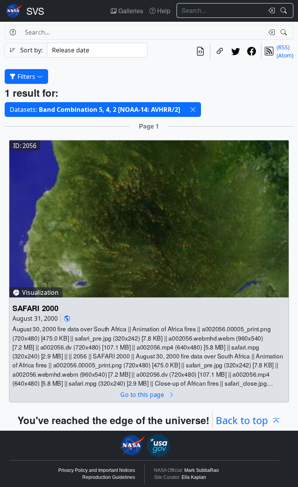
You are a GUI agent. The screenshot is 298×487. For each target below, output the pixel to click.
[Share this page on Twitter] (235, 51)
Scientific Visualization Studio (35, 11)
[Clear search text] (270, 10)
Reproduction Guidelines (108, 477)
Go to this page (142, 394)
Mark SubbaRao (201, 470)
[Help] (13, 32)
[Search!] (284, 10)
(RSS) (283, 47)
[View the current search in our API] (200, 51)
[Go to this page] (149, 218)
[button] (193, 109)
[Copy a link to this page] (219, 51)
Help (163, 10)
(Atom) (285, 55)
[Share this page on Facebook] (251, 51)
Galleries (130, 10)
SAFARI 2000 (35, 307)
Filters (26, 76)
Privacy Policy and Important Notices (96, 470)
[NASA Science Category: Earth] (67, 318)
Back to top (242, 420)
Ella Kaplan (194, 477)
